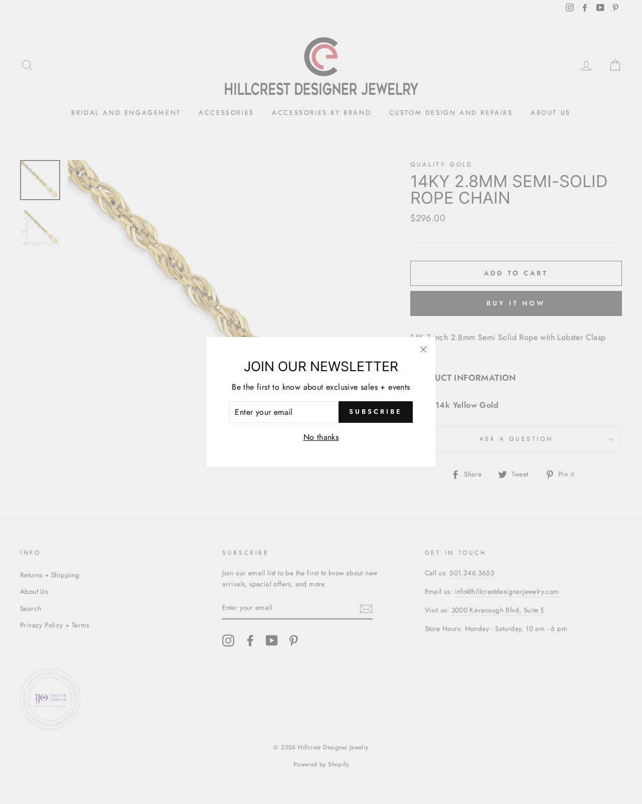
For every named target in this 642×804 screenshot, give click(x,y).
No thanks (321, 437)
